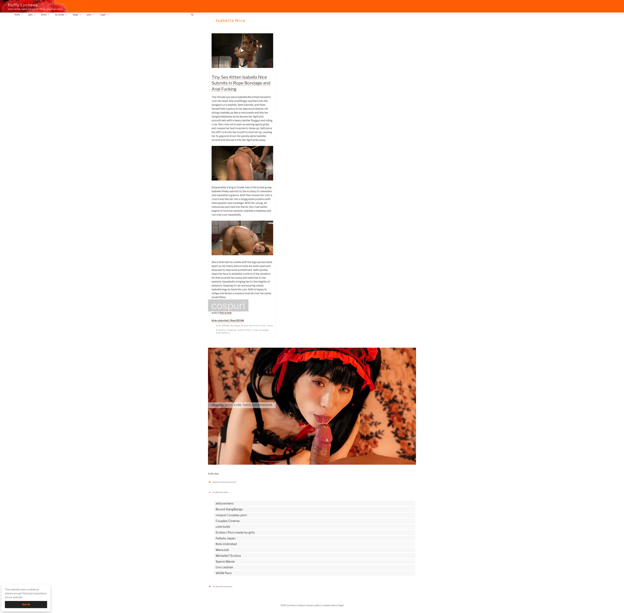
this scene (226, 312)
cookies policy (329, 605)
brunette (221, 330)
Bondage (235, 325)
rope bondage (261, 330)
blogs (75, 14)
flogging (231, 330)
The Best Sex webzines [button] (222, 586)
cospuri (228, 305)
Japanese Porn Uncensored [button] (224, 482)
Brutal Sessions (250, 325)
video (270, 325)
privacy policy (314, 605)
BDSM (225, 325)
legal (341, 605)
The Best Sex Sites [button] (220, 492)
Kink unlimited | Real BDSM (228, 320)
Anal (218, 325)
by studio (59, 14)
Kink (263, 325)
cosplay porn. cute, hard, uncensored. (242, 404)
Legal (103, 14)
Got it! (26, 604)
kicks (44, 14)
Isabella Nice (244, 330)
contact (301, 605)
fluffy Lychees (23, 5)
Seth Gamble (223, 333)
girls (30, 14)
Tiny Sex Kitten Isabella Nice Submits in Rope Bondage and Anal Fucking (241, 83)
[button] (242, 50)
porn (89, 14)
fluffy (17, 14)
